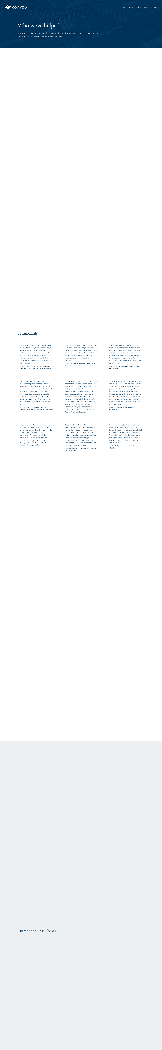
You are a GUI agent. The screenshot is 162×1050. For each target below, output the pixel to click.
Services (131, 7)
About (123, 7)
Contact (154, 7)
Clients (146, 7)
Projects (139, 7)
